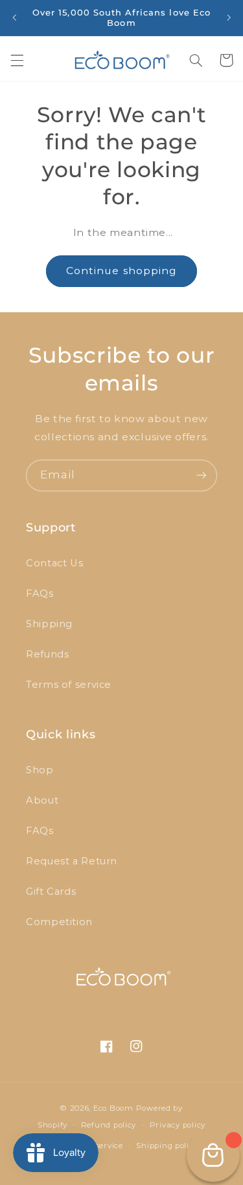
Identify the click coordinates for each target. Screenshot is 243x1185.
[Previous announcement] (14, 17)
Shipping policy (167, 1145)
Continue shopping (121, 270)
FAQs (40, 593)
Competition (59, 922)
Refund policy (109, 1124)
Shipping (49, 624)
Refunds (47, 654)
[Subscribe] (201, 475)
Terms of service (68, 684)
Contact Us (54, 563)
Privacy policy (177, 1124)
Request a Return (71, 861)
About (42, 800)
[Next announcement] (228, 17)
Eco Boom (113, 1108)
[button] (17, 60)
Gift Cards (51, 891)
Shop (40, 770)
